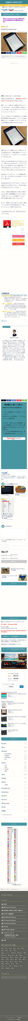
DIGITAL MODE (11, 955)
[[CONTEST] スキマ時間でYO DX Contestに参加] (4, 696)
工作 (14, 807)
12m (11, 948)
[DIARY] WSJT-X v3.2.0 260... (16, 703)
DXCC (22, 955)
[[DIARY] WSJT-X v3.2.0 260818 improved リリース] (4, 705)
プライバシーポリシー (10, 936)
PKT (25, 959)
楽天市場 (18, 243)
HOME (5, 904)
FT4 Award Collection (9, 923)
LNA (8, 959)
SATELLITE (14, 788)
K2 (15, 759)
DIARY (3, 26)
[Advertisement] (14, 78)
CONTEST (15, 757)
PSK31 (15, 769)
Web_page (14, 803)
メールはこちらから (6, 814)
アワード (18, 963)
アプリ (13, 963)
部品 (13, 968)
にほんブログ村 (18, 10)
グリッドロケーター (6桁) (8, 684)
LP (16, 959)
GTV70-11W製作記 (8, 913)
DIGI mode (4, 955)
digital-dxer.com (14, 2)
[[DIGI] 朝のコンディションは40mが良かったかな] (4, 725)
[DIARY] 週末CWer (13, 730)
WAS (3, 963)
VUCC (21, 961)
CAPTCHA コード (6, 555)
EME (14, 778)
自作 (3, 968)
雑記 (14, 810)
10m (7, 948)
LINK (4, 940)
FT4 (15, 765)
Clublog (5, 926)
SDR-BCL (14, 792)
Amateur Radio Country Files (9, 628)
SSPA (14, 795)
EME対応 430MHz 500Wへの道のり (13, 910)
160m (14, 743)
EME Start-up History (9, 907)
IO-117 (4, 959)
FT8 (15, 767)
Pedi (21, 959)
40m (7, 950)
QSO (8, 961)
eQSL (15, 784)
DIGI (14, 763)
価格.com (15, 245)
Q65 (15, 771)
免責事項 (19, 1017)
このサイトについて (8, 932)
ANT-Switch (15, 753)
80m (16, 950)
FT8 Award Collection (9, 920)
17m (19, 948)
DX (14, 774)
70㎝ (12, 950)
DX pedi (12, 957)
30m (3, 950)
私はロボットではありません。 (11, 558)
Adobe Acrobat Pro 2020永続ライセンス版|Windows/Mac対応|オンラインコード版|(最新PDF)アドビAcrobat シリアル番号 (18, 223)
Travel (14, 799)
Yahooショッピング (18, 236)
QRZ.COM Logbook (9, 929)
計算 (22, 686)
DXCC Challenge (6, 957)
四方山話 (4, 320)
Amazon (18, 240)
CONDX (15, 755)
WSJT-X (8, 963)
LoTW (13, 959)
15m (15, 948)
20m (23, 948)
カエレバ (22, 230)
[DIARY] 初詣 (8, 295)
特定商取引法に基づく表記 (11, 935)
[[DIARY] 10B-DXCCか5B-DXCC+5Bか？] (4, 712)
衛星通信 (8, 968)
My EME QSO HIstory (9, 917)
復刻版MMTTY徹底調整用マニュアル (11, 644)
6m (14, 747)
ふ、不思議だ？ (8, 303)
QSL (14, 782)
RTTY (12, 961)
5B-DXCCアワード (10, 311)
